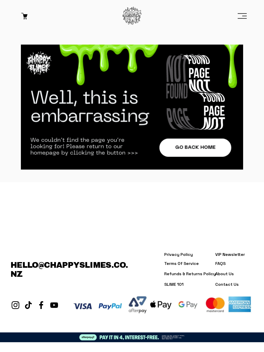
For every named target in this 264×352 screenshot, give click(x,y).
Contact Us (227, 284)
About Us (224, 273)
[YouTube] (54, 305)
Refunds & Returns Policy (190, 273)
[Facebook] (41, 305)
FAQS (220, 263)
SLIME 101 (174, 284)
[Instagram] (15, 305)
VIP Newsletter (230, 254)
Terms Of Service (181, 263)
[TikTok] (28, 305)
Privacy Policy (178, 254)
